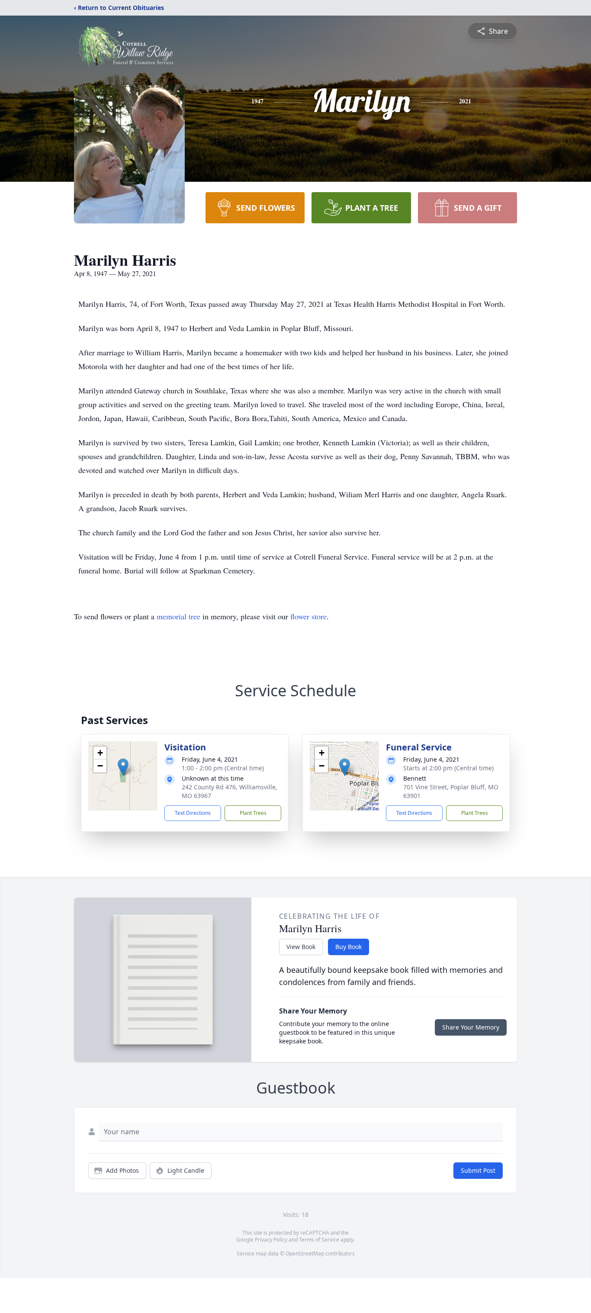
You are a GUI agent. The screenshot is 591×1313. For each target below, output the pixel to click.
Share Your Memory (470, 1027)
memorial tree (178, 616)
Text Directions (193, 813)
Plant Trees (253, 813)
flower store (308, 616)
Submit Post (478, 1170)
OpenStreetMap (305, 1253)
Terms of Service (319, 1239)
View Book (300, 947)
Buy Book (348, 947)
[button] (123, 767)
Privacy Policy (271, 1239)
